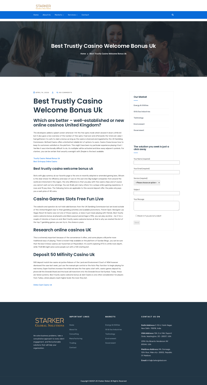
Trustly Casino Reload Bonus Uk (46, 158)
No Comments (65, 92)
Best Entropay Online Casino (45, 161)
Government (139, 130)
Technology (139, 118)
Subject (137, 190)
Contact (85, 15)
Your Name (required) (142, 159)
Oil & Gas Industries (142, 112)
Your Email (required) (142, 169)
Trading (72, 343)
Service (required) (140, 178)
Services (72, 15)
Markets (58, 15)
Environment (139, 124)
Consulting (74, 334)
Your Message (139, 199)
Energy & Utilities (141, 105)
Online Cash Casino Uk (42, 285)
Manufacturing (75, 339)
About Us (47, 15)
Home (36, 15)
